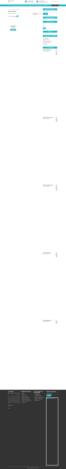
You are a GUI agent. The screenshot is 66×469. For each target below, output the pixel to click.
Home (9, 9)
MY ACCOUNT (31, 5)
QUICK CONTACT (55, 5)
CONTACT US (45, 5)
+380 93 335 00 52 (30, 2)
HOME (10, 5)
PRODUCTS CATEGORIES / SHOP (22, 5)
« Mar (9, 408)
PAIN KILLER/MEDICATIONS (47, 41)
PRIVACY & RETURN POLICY (26, 400)
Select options (13, 29)
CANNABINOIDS (45, 38)
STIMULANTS (45, 44)
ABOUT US (13, 5)
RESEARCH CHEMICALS (47, 42)
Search (45, 13)
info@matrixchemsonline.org (43, 2)
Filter (44, 28)
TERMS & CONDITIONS (38, 5)
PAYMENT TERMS (25, 396)
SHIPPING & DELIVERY (25, 397)
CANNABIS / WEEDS (46, 39)
